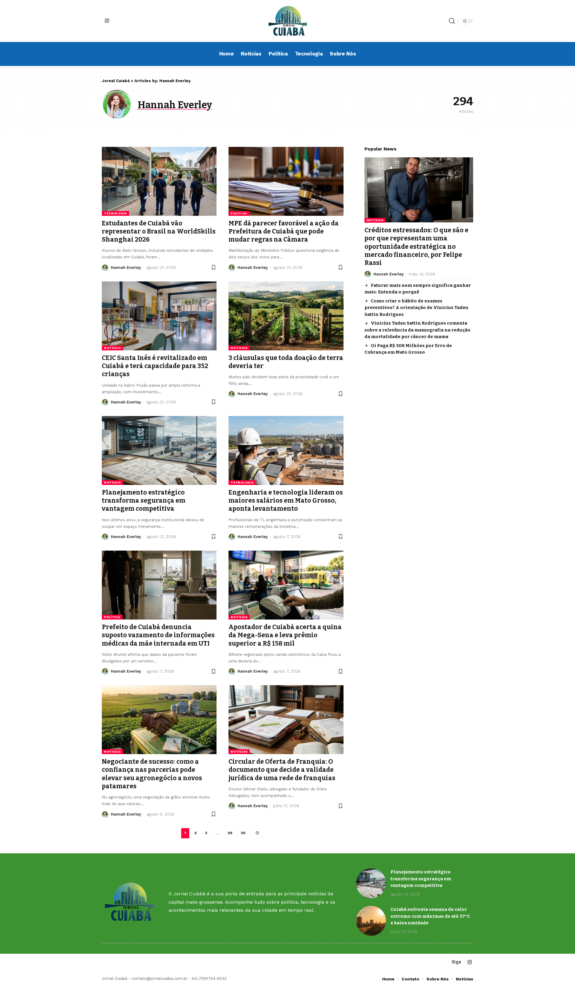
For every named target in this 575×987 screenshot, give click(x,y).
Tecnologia (115, 213)
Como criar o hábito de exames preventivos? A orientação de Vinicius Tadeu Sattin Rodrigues (416, 307)
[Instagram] (107, 20)
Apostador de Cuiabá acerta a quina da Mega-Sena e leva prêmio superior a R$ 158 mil (285, 635)
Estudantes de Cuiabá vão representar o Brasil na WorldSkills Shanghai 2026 (159, 231)
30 (243, 833)
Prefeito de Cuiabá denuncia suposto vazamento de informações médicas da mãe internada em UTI (158, 635)
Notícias (112, 347)
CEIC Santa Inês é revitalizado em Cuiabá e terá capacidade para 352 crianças (155, 366)
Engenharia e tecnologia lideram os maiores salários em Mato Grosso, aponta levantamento (286, 501)
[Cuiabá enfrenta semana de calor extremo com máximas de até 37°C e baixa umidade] (371, 921)
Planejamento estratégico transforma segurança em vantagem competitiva (143, 501)
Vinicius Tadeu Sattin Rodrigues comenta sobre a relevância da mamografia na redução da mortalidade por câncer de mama (417, 329)
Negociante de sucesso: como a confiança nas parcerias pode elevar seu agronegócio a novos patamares (152, 774)
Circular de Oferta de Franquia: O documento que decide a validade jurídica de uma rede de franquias (282, 770)
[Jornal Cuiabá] (287, 20)
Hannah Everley (126, 267)
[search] (452, 21)
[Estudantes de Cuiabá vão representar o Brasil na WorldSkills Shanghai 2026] (159, 181)
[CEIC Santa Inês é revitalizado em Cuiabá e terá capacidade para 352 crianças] (159, 315)
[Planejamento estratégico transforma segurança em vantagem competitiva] (159, 450)
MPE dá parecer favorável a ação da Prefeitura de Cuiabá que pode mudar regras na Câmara (284, 231)
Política (239, 213)
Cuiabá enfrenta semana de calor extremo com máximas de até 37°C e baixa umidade (430, 916)
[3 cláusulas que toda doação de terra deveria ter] (286, 315)
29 (230, 833)
